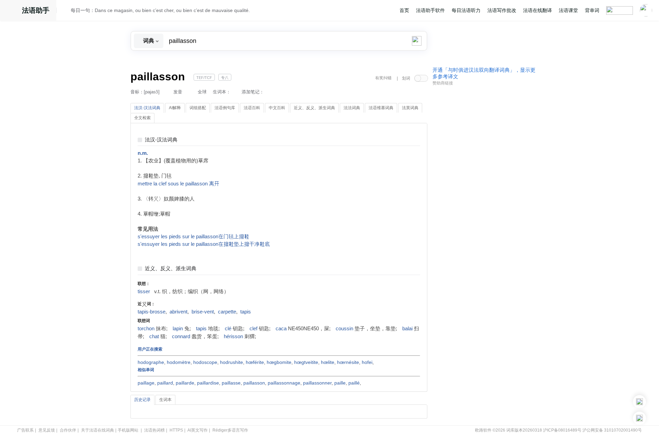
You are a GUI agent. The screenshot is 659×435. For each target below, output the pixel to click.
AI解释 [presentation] (175, 107)
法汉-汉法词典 (161, 139)
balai (407, 328)
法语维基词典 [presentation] (381, 107)
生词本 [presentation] (165, 399)
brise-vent (203, 311)
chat (154, 336)
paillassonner (317, 383)
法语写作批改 (501, 10)
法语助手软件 (430, 10)
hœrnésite (348, 362)
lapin (178, 328)
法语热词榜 (154, 430)
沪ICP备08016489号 (562, 430)
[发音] (65, 11)
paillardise (208, 383)
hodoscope (205, 362)
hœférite (255, 362)
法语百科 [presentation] (252, 107)
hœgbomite (279, 362)
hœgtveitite (306, 362)
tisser (144, 291)
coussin (344, 328)
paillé (354, 383)
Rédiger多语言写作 (230, 430)
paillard (165, 383)
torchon (146, 328)
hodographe (151, 362)
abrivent (178, 311)
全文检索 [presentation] (142, 117)
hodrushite (231, 362)
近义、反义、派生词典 (170, 268)
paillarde (185, 383)
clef (253, 328)
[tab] (147, 108)
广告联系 (25, 430)
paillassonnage (284, 383)
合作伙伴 (68, 430)
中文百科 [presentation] (277, 107)
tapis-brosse (151, 311)
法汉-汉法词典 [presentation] (147, 107)
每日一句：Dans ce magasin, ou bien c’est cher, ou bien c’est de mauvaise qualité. (160, 10)
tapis (245, 311)
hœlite (327, 362)
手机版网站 (128, 430)
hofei (367, 362)
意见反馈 (46, 430)
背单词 (592, 10)
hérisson (233, 336)
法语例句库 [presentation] (225, 107)
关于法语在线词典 (97, 430)
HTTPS (176, 430)
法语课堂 (568, 10)
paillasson (254, 383)
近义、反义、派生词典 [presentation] (314, 107)
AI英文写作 (197, 430)
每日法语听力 (466, 10)
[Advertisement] (483, 193)
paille (340, 383)
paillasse (231, 383)
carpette (227, 311)
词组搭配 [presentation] (197, 107)
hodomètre (178, 362)
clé (228, 328)
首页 (404, 10)
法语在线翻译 (537, 10)
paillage (146, 383)
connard (181, 336)
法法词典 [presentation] (352, 107)
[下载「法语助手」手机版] (639, 401)
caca (281, 328)
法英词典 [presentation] (410, 107)
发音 (177, 91)
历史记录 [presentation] (142, 399)
